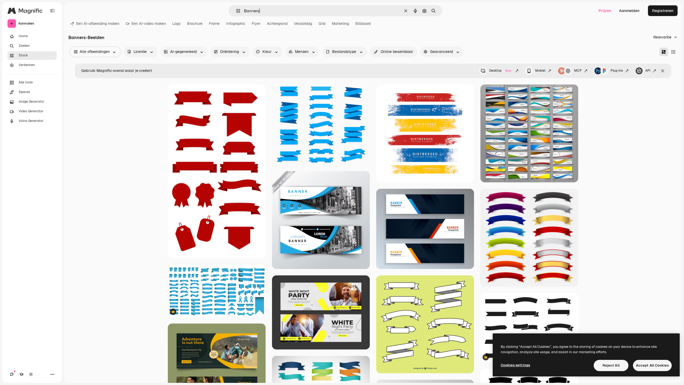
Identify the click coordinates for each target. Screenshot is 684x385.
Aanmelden (629, 10)
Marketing (340, 23)
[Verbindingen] (11, 374)
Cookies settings (515, 365)
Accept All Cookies (652, 365)
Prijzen (604, 10)
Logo (176, 23)
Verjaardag (303, 23)
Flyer (256, 23)
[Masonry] (663, 52)
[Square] (673, 52)
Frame (214, 23)
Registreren (662, 10)
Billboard (363, 23)
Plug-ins (617, 70)
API (647, 70)
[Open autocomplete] (236, 11)
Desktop (500, 70)
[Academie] (21, 374)
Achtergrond (277, 23)
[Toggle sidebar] (52, 10)
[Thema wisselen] (31, 374)
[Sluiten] (662, 71)
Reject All (611, 365)
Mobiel (540, 70)
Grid (321, 23)
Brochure (195, 23)
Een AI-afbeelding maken (97, 23)
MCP (578, 70)
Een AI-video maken (148, 23)
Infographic (235, 23)
